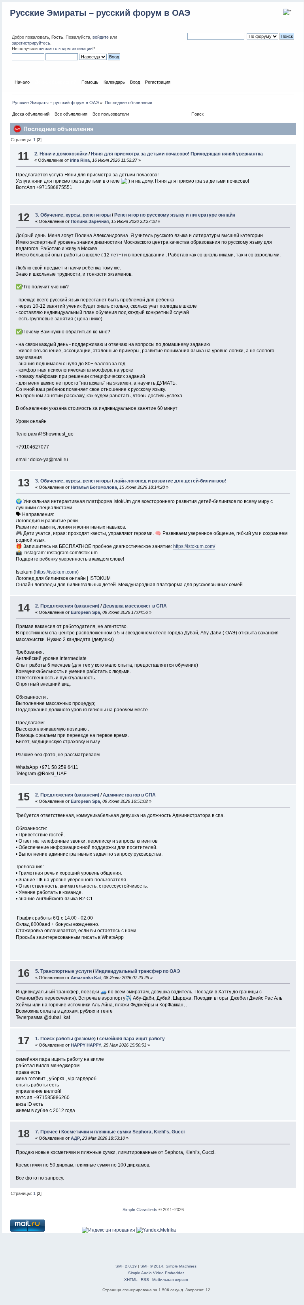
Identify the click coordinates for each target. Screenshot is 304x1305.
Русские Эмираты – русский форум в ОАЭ (100, 13)
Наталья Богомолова (94, 487)
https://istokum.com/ (194, 546)
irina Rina (80, 160)
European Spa (85, 612)
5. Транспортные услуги (63, 971)
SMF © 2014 (151, 1266)
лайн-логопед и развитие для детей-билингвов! (170, 481)
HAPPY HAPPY (86, 1045)
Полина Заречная (90, 221)
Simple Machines (181, 1266)
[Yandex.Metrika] (156, 1230)
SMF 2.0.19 (126, 1266)
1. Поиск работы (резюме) (65, 1038)
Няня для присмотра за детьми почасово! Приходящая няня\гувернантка (177, 154)
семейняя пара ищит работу (132, 1038)
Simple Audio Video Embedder (156, 1273)
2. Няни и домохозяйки (60, 154)
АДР (75, 1138)
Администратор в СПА (129, 795)
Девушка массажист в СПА (135, 606)
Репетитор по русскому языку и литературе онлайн (174, 215)
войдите (101, 37)
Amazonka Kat (86, 977)
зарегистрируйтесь (31, 43)
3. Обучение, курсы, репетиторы (73, 215)
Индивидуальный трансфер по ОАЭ (137, 971)
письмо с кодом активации (66, 48)
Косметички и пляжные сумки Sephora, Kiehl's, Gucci (123, 1132)
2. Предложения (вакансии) (67, 606)
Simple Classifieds (140, 1209)
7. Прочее (46, 1132)
